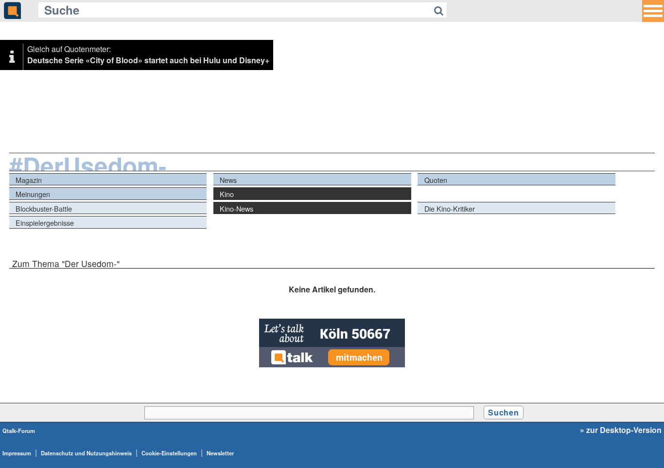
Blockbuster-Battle (44, 208)
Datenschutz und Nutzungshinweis (86, 453)
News (228, 180)
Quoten (435, 180)
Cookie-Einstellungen (169, 453)
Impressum (16, 453)
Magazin (29, 180)
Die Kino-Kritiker (449, 208)
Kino (227, 194)
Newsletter (220, 453)
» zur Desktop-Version (621, 430)
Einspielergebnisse (45, 222)
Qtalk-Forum (18, 430)
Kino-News (236, 208)
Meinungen (33, 194)
